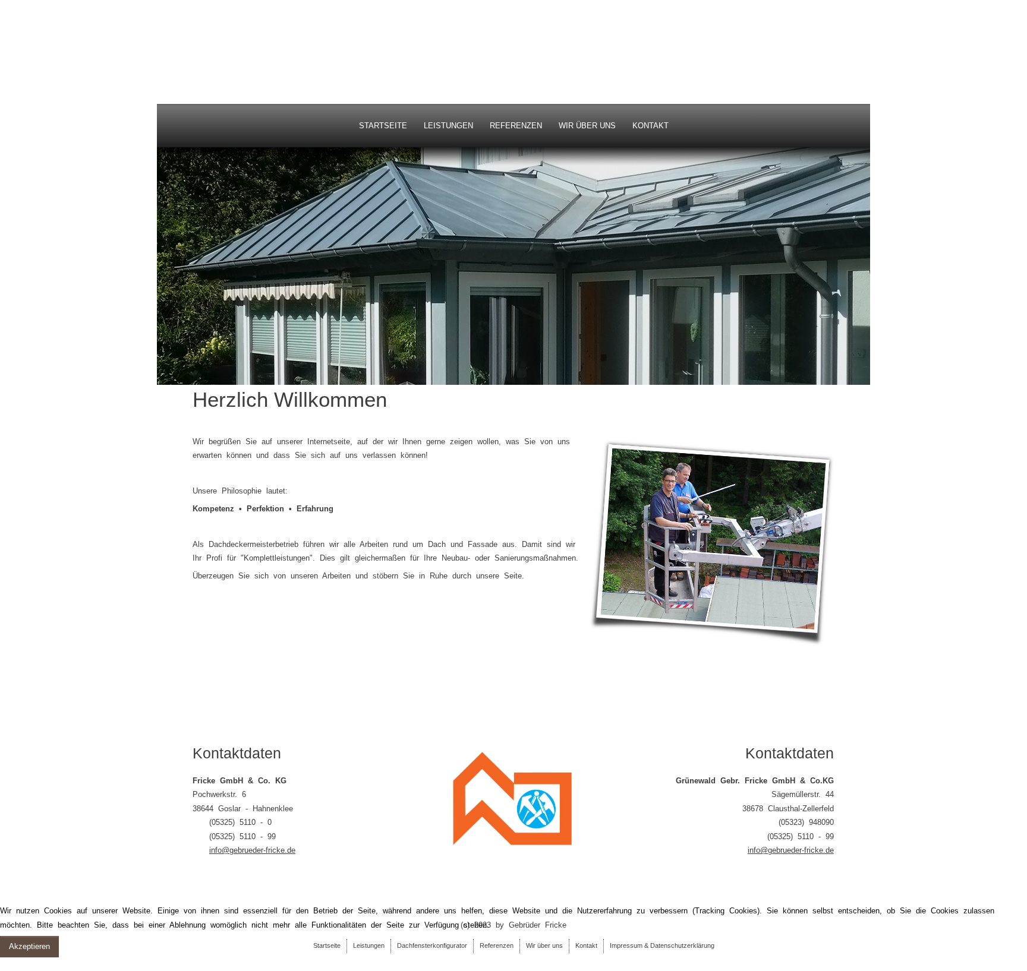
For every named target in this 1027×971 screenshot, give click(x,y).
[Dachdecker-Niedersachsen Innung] (513, 798)
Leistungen (448, 125)
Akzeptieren (29, 946)
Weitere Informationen (37, 964)
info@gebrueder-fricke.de (252, 850)
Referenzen (516, 125)
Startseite (383, 125)
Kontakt (650, 125)
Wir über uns (587, 125)
